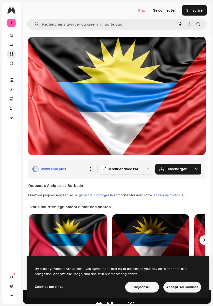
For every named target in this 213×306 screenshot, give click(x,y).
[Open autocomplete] (34, 24)
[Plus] (11, 295)
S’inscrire (194, 10)
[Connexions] (11, 277)
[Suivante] (204, 240)
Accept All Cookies (182, 287)
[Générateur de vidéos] (11, 108)
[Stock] (11, 54)
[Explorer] (11, 63)
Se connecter (164, 10)
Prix (141, 10)
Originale (62, 46)
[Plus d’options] (90, 169)
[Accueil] (11, 35)
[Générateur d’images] (11, 99)
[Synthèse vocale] (11, 117)
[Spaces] (11, 89)
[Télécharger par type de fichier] (196, 169)
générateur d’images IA (96, 195)
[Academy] (11, 286)
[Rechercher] (11, 44)
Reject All (142, 287)
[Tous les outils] (11, 80)
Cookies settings (49, 286)
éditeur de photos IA (168, 195)
